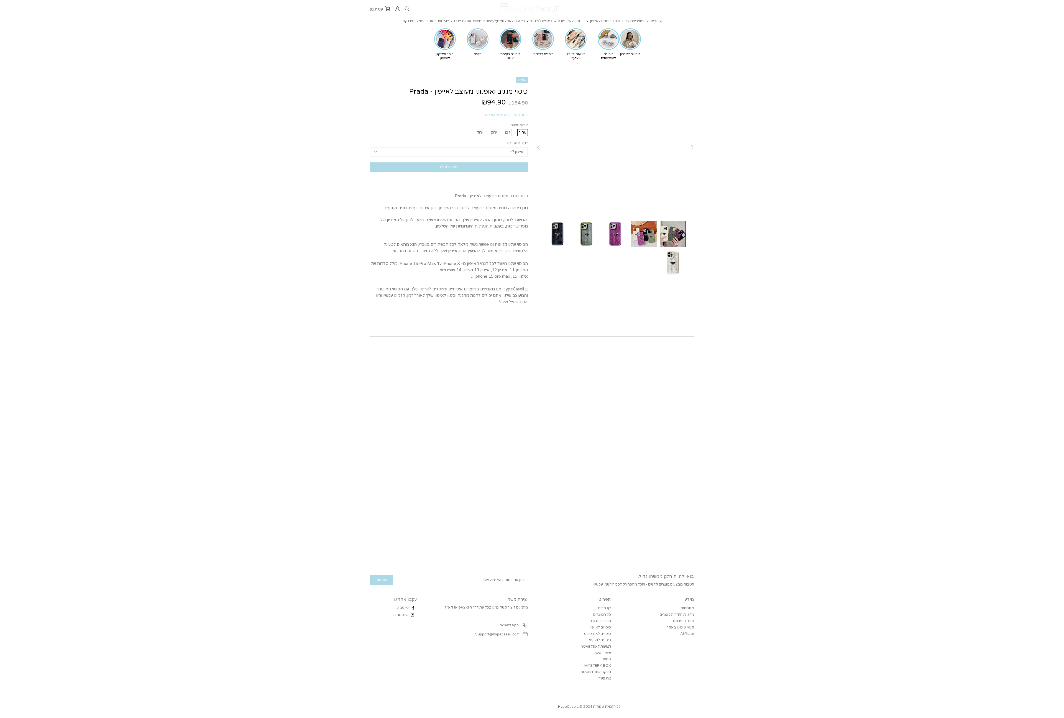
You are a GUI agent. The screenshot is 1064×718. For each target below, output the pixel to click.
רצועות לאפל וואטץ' (595, 646)
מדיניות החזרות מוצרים (677, 614)
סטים (607, 659)
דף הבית (604, 608)
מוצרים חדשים (600, 621)
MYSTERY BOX (597, 665)
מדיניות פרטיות (682, 621)
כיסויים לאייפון (600, 627)
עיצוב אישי (603, 653)
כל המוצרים (602, 614)
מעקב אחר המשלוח (595, 672)
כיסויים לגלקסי (600, 640)
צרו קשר (604, 678)
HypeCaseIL (532, 9)
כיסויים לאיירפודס (597, 634)
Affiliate (687, 634)
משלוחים (687, 608)
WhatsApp (509, 625)
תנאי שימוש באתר (680, 627)
